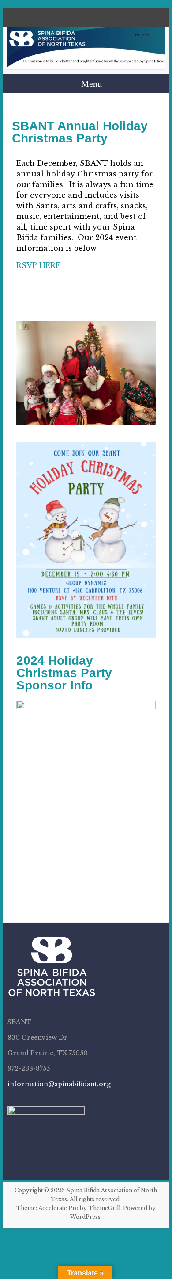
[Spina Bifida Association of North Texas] (86, 48)
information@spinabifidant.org (59, 1084)
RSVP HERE (38, 265)
